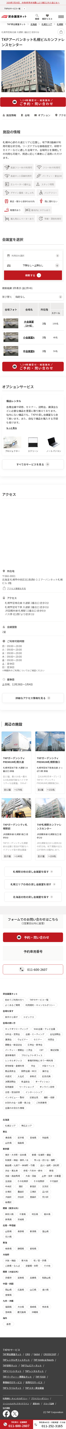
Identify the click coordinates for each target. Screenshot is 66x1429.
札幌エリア (47, 24)
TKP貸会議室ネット (16, 24)
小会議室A (28, 337)
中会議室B (28, 351)
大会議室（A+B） (29, 323)
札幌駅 (60, 24)
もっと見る (11, 427)
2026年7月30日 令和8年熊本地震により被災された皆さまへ (33, 2)
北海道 (33, 24)
